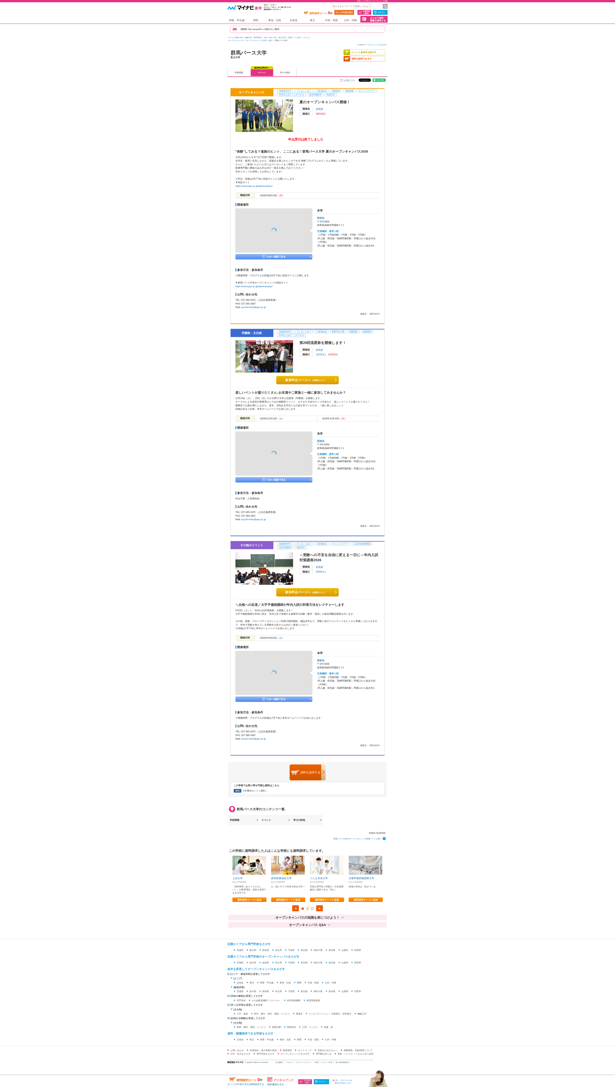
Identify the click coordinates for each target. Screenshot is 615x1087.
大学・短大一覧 (270, 37)
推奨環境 (287, 1050)
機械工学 (361, 1013)
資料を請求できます (362, 58)
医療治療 (276, 1027)
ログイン (381, 12)
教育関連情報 (313, 1000)
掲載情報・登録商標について (358, 1050)
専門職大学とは (324, 1054)
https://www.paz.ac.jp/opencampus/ (254, 186)
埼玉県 (278, 950)
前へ (295, 908)
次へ (319, 908)
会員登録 (366, 12)
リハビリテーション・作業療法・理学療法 (330, 1013)
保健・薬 (328, 1027)
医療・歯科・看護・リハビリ (251, 1027)
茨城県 (240, 950)
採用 (317, 1062)
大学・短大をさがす (240, 1054)
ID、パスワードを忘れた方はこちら (343, 1081)
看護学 (299, 1013)
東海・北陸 (274, 20)
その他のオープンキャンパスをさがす (372, 45)
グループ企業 (327, 1062)
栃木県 (253, 950)
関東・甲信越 (237, 20)
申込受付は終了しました (306, 139)
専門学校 (241, 1000)
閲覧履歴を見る (275, 1084)
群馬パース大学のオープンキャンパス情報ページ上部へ (358, 839)
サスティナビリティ (304, 1062)
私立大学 (282, 37)
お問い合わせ (237, 1050)
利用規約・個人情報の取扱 (263, 1050)
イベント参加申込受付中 (364, 52)
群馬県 (319, 109)
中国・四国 (331, 20)
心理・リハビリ (310, 1027)
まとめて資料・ (378, 19)
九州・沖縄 (350, 20)
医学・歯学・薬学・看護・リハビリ (272, 1013)
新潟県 (332, 950)
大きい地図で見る (276, 256)
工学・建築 (242, 1013)
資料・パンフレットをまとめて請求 (355, 1054)
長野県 (357, 950)
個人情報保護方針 (343, 1062)
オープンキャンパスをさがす (295, 1054)
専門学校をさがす (266, 1054)
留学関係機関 (293, 1000)
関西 (255, 20)
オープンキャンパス (236, 40)
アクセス (289, 1062)
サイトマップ (304, 1050)
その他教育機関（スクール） (266, 1000)
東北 (312, 20)
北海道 (293, 20)
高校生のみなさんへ (327, 1050)
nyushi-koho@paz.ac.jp (253, 307)
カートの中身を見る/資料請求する (245, 1084)
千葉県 (291, 950)
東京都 (304, 950)
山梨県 (344, 950)
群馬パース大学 (294, 37)
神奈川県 (318, 950)
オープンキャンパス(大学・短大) (260, 40)
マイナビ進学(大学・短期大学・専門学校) (244, 37)
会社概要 (279, 1062)
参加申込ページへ (306, 380)
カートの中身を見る (344, 12)
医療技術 (291, 1027)
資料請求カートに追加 (250, 899)
